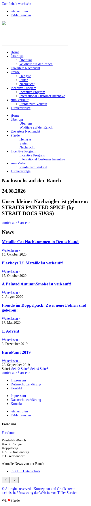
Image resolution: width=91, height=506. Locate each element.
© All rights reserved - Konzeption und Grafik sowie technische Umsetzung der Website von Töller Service (39, 490)
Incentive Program (23, 88)
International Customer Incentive (42, 96)
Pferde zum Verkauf (33, 104)
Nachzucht (26, 84)
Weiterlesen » (11, 250)
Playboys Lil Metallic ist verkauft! (32, 263)
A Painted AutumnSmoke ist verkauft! (36, 284)
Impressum (18, 380)
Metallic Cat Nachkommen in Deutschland (40, 241)
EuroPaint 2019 (16, 352)
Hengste (25, 76)
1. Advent (10, 331)
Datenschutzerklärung (26, 384)
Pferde (15, 72)
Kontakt (16, 388)
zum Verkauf (19, 100)
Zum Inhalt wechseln (16, 4)
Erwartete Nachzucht (25, 68)
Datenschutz (25, 471)
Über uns (17, 56)
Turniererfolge (20, 108)
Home (15, 52)
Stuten (23, 80)
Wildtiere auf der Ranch (36, 64)
